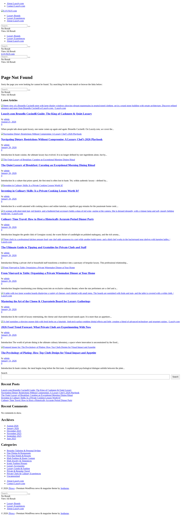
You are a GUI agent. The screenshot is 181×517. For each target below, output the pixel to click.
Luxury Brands (13, 15)
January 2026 (13, 428)
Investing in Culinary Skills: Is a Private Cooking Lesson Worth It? (40, 190)
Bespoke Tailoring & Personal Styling (24, 450)
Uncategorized (13, 476)
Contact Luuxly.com (16, 6)
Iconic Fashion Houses (17, 463)
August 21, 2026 (8, 122)
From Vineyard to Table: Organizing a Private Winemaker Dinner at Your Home (48, 273)
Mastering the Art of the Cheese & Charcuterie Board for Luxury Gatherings (45, 301)
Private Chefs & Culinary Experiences (24, 473)
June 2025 (11, 438)
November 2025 (14, 433)
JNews (11, 488)
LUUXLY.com (8, 54)
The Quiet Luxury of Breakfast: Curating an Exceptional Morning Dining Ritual (48, 165)
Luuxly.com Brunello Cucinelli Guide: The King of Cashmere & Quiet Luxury (46, 113)
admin (6, 119)
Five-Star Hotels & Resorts (19, 456)
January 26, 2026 (9, 147)
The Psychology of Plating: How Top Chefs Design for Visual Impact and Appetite (48, 352)
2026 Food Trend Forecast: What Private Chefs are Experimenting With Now (46, 327)
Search (4, 373)
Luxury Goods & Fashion (18, 468)
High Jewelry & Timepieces (19, 461)
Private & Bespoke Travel (18, 471)
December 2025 (14, 431)
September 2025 (14, 436)
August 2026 (12, 426)
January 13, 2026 (9, 361)
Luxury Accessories (15, 466)
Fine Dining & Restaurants (19, 453)
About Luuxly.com (15, 3)
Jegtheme (65, 488)
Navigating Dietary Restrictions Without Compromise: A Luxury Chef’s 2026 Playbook (52, 139)
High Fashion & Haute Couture (21, 458)
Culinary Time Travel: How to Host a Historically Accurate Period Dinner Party (47, 219)
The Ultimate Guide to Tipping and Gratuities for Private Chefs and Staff (43, 247)
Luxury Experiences (16, 18)
